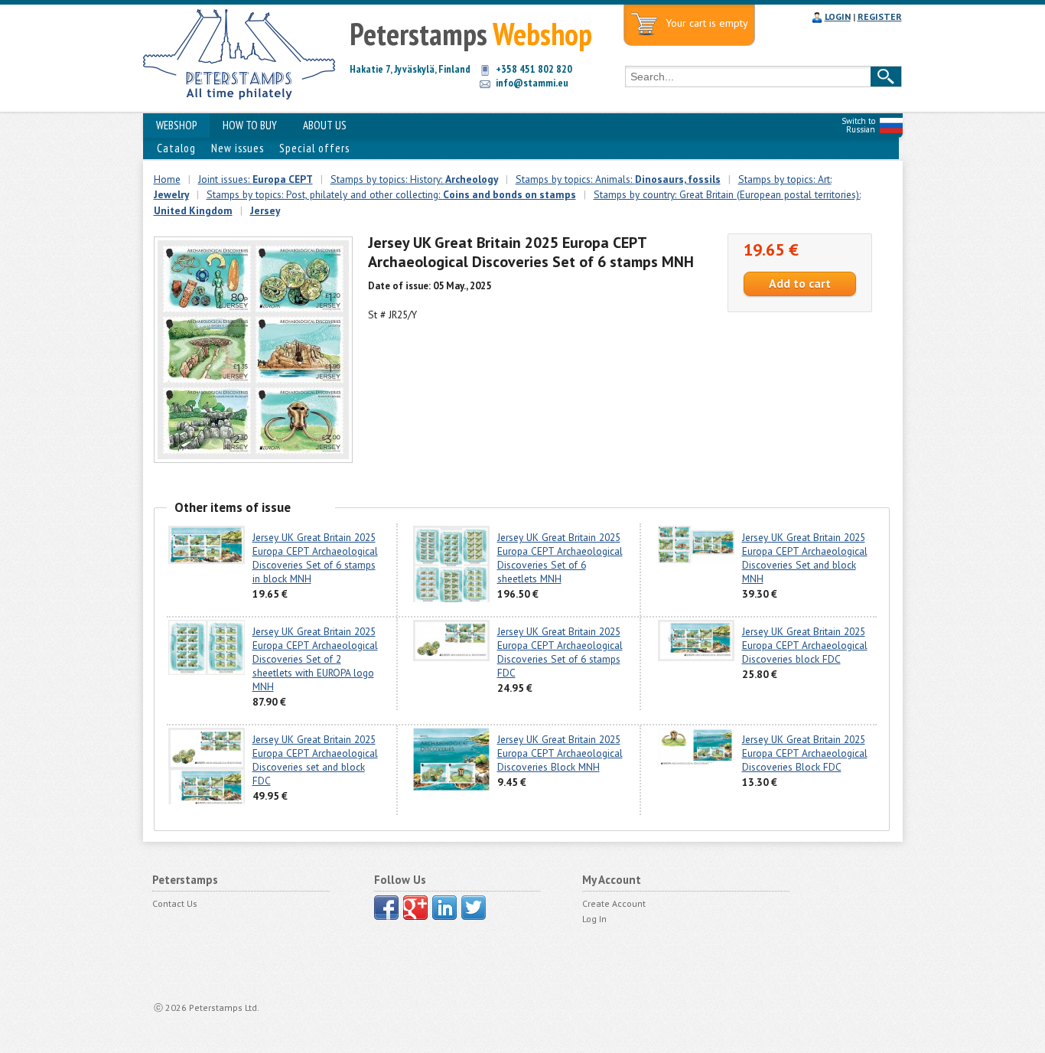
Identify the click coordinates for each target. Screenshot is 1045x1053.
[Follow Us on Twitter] (473, 907)
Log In (594, 918)
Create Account (614, 903)
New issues (237, 148)
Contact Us (174, 903)
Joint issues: (255, 179)
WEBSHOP (176, 125)
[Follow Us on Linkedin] (444, 907)
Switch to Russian (858, 125)
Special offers (314, 148)
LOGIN (838, 16)
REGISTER (880, 16)
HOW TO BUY (250, 125)
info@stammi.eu (532, 83)
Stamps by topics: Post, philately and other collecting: (391, 194)
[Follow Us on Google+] (415, 907)
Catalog (176, 148)
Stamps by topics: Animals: (618, 179)
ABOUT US (325, 125)
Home (167, 179)
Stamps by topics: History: (414, 179)
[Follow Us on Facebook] (386, 907)
